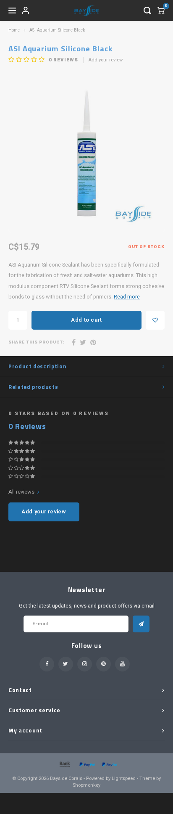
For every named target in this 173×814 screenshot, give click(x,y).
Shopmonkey (86, 785)
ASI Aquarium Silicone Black (57, 30)
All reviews (21, 492)
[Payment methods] (64, 764)
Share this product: (36, 342)
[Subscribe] (141, 624)
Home (14, 30)
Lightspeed (124, 778)
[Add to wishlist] (155, 320)
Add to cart (86, 320)
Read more (127, 297)
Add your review (106, 60)
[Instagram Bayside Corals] (84, 664)
